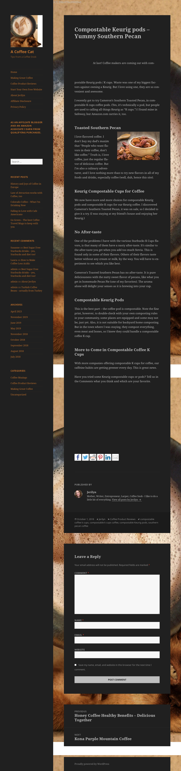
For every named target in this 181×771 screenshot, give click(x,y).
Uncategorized (18, 394)
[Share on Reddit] (93, 457)
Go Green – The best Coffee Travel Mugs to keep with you (25, 223)
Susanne (15, 247)
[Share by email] (115, 457)
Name (79, 620)
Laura (14, 260)
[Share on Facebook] (78, 457)
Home (14, 72)
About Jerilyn (18, 95)
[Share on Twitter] (85, 457)
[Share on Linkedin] (107, 457)
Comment (82, 572)
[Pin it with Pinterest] (100, 457)
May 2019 (16, 328)
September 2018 (19, 345)
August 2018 (17, 351)
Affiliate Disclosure (21, 101)
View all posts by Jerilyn (125, 499)
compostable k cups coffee (104, 522)
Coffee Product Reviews (23, 83)
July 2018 (16, 356)
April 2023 (16, 311)
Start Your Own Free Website (26, 89)
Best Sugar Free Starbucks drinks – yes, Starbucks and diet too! (25, 251)
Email (79, 635)
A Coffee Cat (22, 51)
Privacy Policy (18, 106)
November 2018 (19, 334)
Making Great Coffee (22, 77)
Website (80, 649)
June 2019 (16, 322)
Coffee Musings (19, 377)
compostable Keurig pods (133, 522)
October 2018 (18, 339)
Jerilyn (102, 519)
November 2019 (19, 317)
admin (14, 269)
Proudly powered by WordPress (92, 763)
